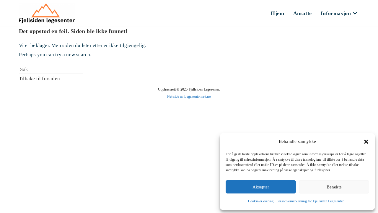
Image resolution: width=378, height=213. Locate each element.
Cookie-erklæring (260, 201)
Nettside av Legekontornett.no (189, 96)
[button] (366, 142)
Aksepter (260, 187)
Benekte (334, 187)
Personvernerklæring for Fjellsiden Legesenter (310, 201)
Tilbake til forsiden (39, 78)
